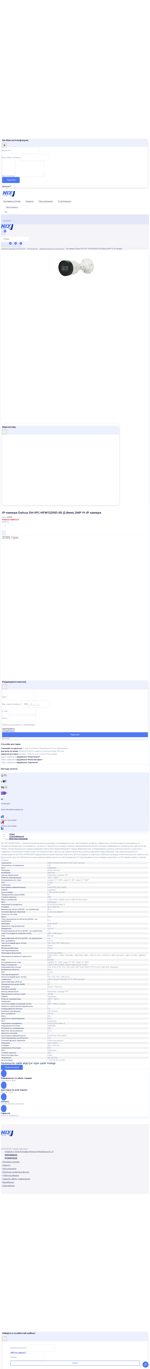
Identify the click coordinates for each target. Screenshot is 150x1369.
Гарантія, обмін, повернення (16, 1179)
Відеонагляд (32, 249)
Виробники (8, 1182)
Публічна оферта (10, 1175)
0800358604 (11, 1155)
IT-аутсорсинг (64, 201)
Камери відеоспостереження (51, 249)
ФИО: (4, 697)
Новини (30, 201)
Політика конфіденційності (15, 1172)
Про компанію (46, 201)
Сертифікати (8, 1186)
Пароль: (13, 1357)
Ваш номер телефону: (11, 157)
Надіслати (11, 180)
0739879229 (11, 1158)
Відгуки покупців (18, 839)
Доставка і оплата (11, 201)
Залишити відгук (12, 1067)
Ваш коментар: (8, 176)
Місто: (4, 718)
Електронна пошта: (18, 1348)
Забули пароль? (18, 1352)
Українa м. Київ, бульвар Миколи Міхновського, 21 (29, 1151)
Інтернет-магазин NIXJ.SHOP (13, 249)
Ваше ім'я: (6, 150)
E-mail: (5, 711)
